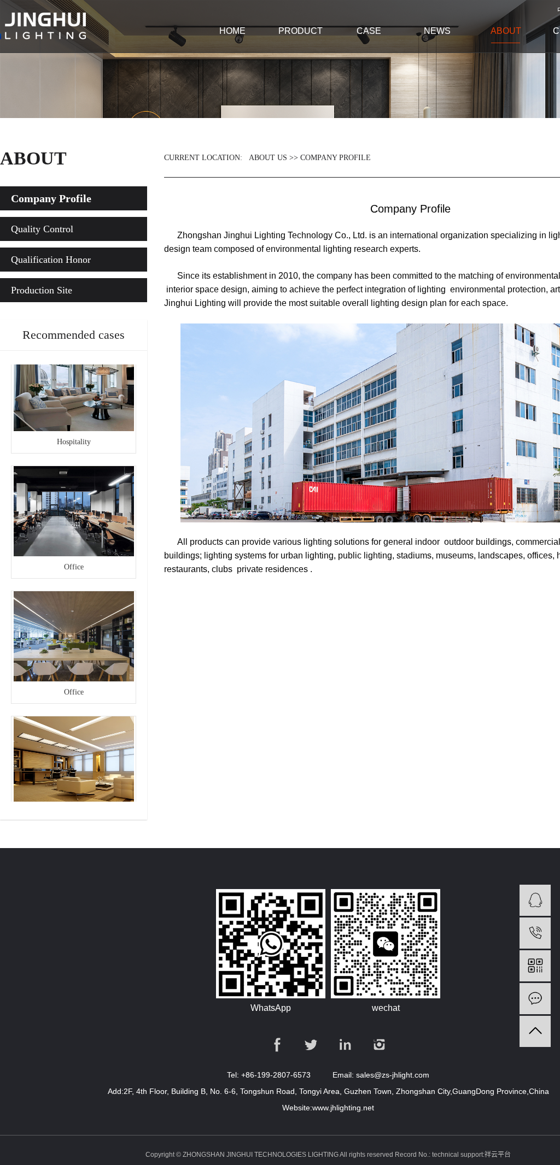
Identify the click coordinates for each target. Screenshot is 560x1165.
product (300, 31)
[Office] (73, 503)
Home (232, 31)
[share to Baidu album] (379, 1044)
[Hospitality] (73, 378)
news (437, 31)
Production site (41, 290)
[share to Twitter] (311, 1044)
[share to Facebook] (277, 1044)
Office (74, 559)
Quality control (42, 228)
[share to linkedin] (345, 1044)
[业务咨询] (535, 900)
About (506, 31)
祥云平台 (498, 1154)
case (369, 31)
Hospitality (74, 434)
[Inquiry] (535, 998)
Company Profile (51, 198)
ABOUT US (268, 158)
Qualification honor (51, 259)
